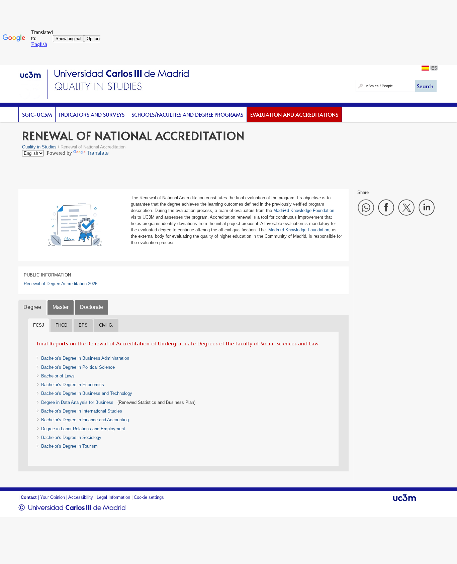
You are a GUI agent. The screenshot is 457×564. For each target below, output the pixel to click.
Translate (98, 153)
